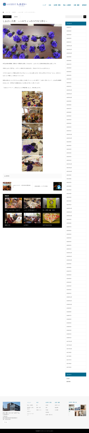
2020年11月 (69, 212)
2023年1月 (69, 130)
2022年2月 (69, 156)
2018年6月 (69, 319)
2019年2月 (69, 289)
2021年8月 (69, 178)
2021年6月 (69, 186)
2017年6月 (69, 363)
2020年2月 (69, 245)
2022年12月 (69, 134)
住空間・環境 (57, 5)
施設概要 (56, 407)
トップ (44, 5)
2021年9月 (69, 175)
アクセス (5, 422)
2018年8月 (69, 311)
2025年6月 (69, 31)
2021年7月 (69, 182)
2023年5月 (69, 116)
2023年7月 (69, 108)
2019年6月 (69, 274)
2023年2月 (69, 127)
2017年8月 (69, 356)
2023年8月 (69, 104)
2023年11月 (69, 93)
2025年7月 (69, 27)
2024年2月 (69, 82)
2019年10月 (69, 260)
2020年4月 (69, 237)
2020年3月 (69, 241)
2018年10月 (69, 304)
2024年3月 (69, 79)
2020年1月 (69, 249)
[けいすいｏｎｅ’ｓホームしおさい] (26, 5)
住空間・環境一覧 (49, 414)
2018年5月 (69, 322)
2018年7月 (69, 315)
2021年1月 (69, 204)
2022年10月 (69, 138)
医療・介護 (38, 407)
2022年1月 (69, 160)
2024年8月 (69, 60)
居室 (46, 407)
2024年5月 (69, 71)
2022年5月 (69, 145)
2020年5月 (69, 234)
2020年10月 (69, 215)
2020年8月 (69, 223)
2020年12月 (69, 208)
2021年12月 (69, 164)
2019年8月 (69, 267)
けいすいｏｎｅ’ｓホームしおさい (11, 413)
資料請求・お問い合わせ (30, 408)
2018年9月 (69, 308)
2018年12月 (69, 297)
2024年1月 (69, 86)
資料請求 (84, 5)
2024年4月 (69, 75)
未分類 (68, 378)
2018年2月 (69, 334)
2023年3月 (69, 123)
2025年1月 (69, 42)
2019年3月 (69, 286)
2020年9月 (69, 219)
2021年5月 (69, 189)
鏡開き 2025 (7, 225)
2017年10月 (69, 348)
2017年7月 (69, 359)
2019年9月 (69, 263)
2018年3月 (69, 330)
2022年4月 (69, 149)
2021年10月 (69, 171)
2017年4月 (69, 367)
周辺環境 (47, 412)
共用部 (47, 405)
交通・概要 (76, 5)
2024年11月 (69, 49)
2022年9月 (69, 141)
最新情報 (14, 12)
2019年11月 (69, 256)
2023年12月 (69, 90)
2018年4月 (69, 326)
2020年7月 (69, 226)
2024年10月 (69, 53)
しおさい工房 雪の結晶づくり (30, 210)
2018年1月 (69, 337)
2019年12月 (69, 252)
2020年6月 (69, 230)
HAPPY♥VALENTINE (47, 225)
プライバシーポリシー (30, 414)
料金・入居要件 (67, 5)
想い (37, 405)
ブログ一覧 (8, 12)
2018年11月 (69, 300)
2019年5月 (69, 278)
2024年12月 (69, 45)
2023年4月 (69, 119)
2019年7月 (69, 271)
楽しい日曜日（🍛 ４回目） (49, 210)
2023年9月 (69, 101)
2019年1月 (69, 293)
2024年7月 (69, 64)
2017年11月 (69, 345)
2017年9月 (69, 352)
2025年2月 (69, 38)
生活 (50, 5)
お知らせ (28, 411)
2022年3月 (69, 152)
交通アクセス (57, 405)
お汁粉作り (26, 225)
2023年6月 (69, 112)
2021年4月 (69, 193)
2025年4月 (69, 34)
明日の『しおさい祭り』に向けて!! (12, 210)
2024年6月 (69, 67)
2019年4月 (69, 282)
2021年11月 (69, 167)
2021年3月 (69, 197)
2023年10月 (69, 97)
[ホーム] (3, 10)
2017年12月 (69, 341)
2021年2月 (69, 201)
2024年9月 (69, 56)
